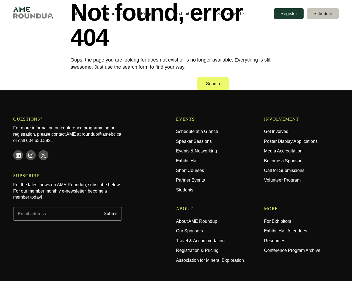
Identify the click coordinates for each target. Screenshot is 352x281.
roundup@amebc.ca (101, 134)
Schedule (323, 13)
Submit (110, 214)
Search (213, 83)
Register (288, 13)
